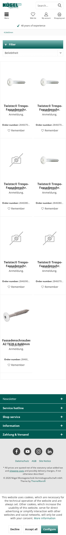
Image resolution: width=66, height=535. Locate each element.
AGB (34, 460)
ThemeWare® (38, 481)
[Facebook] (16, 451)
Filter (12, 44)
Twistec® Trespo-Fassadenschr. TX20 (16, 107)
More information (45, 518)
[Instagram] (38, 451)
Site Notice (45, 460)
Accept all (31, 529)
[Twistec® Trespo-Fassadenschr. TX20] (16, 82)
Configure (49, 529)
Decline (14, 529)
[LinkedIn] (49, 451)
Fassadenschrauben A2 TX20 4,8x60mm (16, 342)
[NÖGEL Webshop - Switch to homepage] (16, 5)
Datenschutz (22, 460)
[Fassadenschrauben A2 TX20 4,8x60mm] (16, 316)
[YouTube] (27, 451)
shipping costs (17, 470)
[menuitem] (59, 15)
